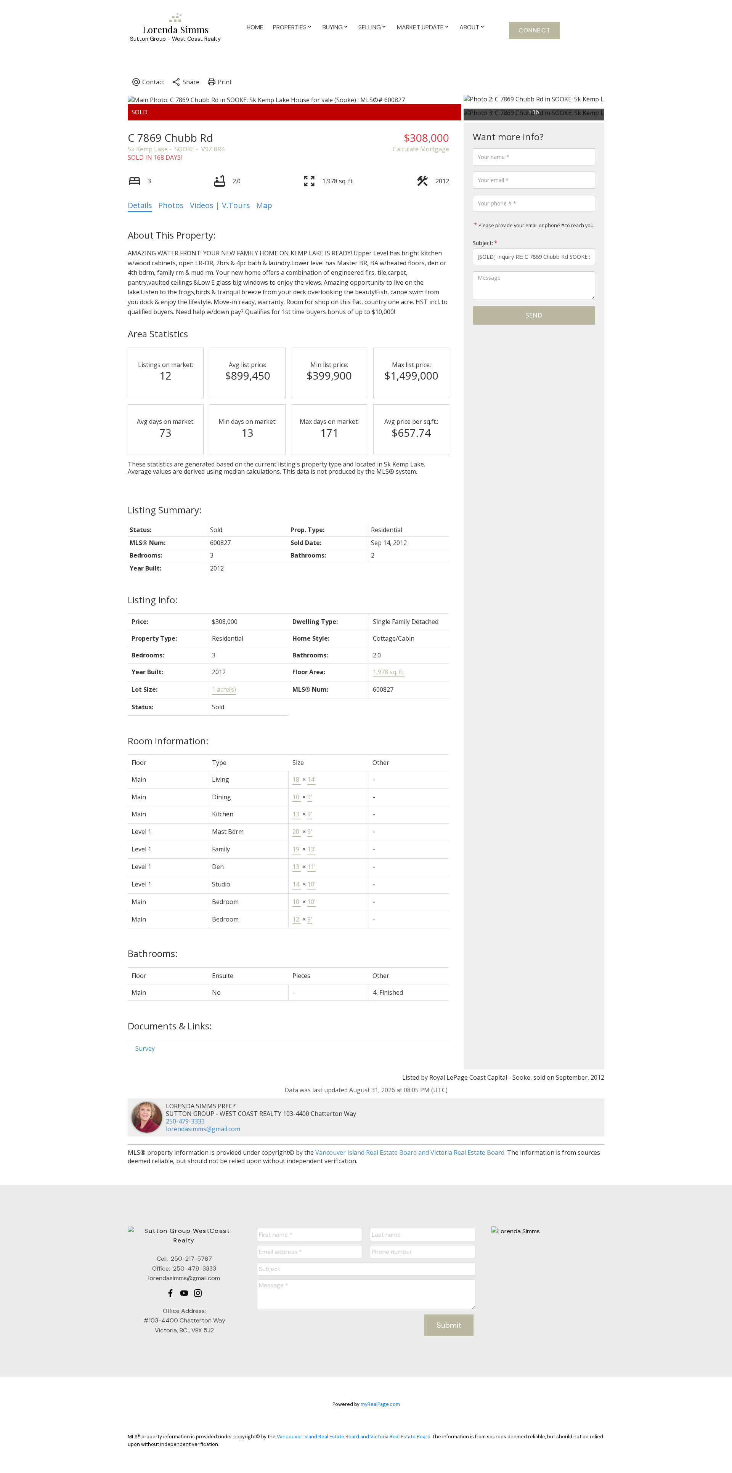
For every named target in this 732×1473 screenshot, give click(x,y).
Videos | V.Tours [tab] (220, 205)
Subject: (483, 243)
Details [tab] (140, 205)
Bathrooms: (153, 953)
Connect (534, 30)
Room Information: (168, 740)
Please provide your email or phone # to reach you (535, 225)
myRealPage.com (380, 1404)
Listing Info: (153, 599)
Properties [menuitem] (290, 27)
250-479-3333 (185, 1121)
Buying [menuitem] (333, 27)
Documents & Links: (170, 1025)
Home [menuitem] (255, 27)
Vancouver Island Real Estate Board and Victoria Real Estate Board (409, 1152)
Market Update (420, 27)
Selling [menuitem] (369, 27)
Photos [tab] (171, 205)
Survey (145, 1048)
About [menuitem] (469, 27)
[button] (534, 30)
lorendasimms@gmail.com (203, 1129)
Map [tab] (264, 205)
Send (534, 315)
